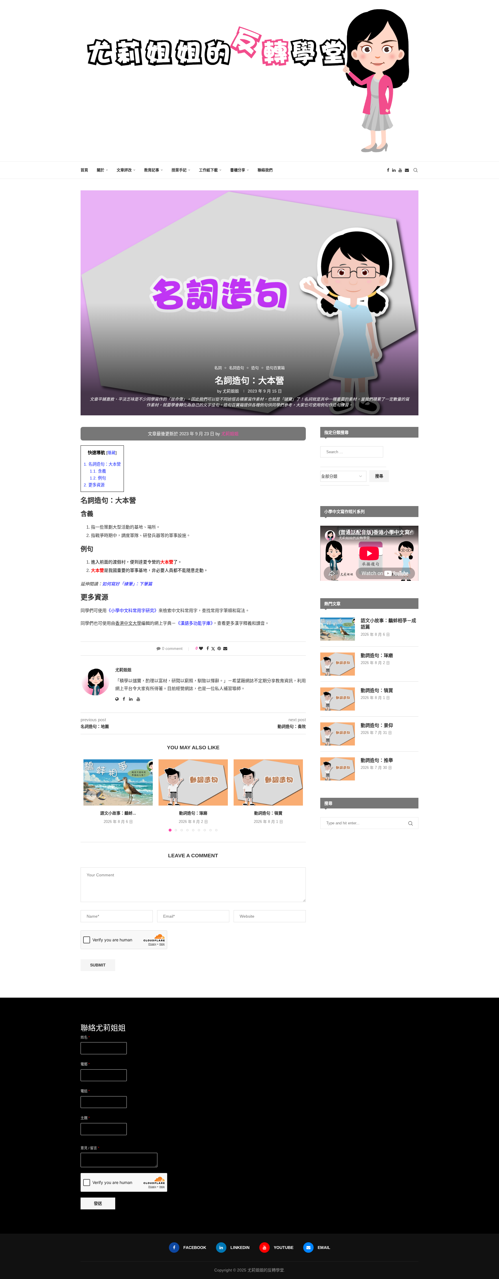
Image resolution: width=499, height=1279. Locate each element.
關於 (100, 170)
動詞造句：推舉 (377, 760)
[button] (91, 795)
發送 (98, 1203)
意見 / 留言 (90, 1148)
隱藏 (111, 453)
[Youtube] (400, 170)
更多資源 (94, 485)
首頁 (84, 170)
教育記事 (151, 170)
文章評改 (124, 170)
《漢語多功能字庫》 (194, 623)
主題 (85, 1118)
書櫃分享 (237, 170)
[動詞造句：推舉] (337, 768)
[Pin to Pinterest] (219, 648)
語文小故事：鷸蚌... (118, 813)
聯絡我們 (265, 170)
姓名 (85, 1038)
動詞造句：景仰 (377, 725)
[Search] (415, 170)
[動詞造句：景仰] (337, 734)
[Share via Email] (225, 648)
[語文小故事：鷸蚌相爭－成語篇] (118, 782)
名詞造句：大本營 (102, 464)
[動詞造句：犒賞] (268, 782)
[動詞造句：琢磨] (193, 782)
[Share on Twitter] (213, 648)
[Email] (407, 170)
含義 (98, 471)
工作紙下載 (208, 170)
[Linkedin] (394, 170)
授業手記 (179, 170)
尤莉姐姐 (231, 391)
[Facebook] (388, 170)
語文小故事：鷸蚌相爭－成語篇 (388, 623)
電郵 (85, 1064)
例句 (98, 478)
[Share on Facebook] (207, 648)
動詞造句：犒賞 (268, 813)
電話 (85, 1091)
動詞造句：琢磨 (193, 813)
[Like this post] (201, 648)
